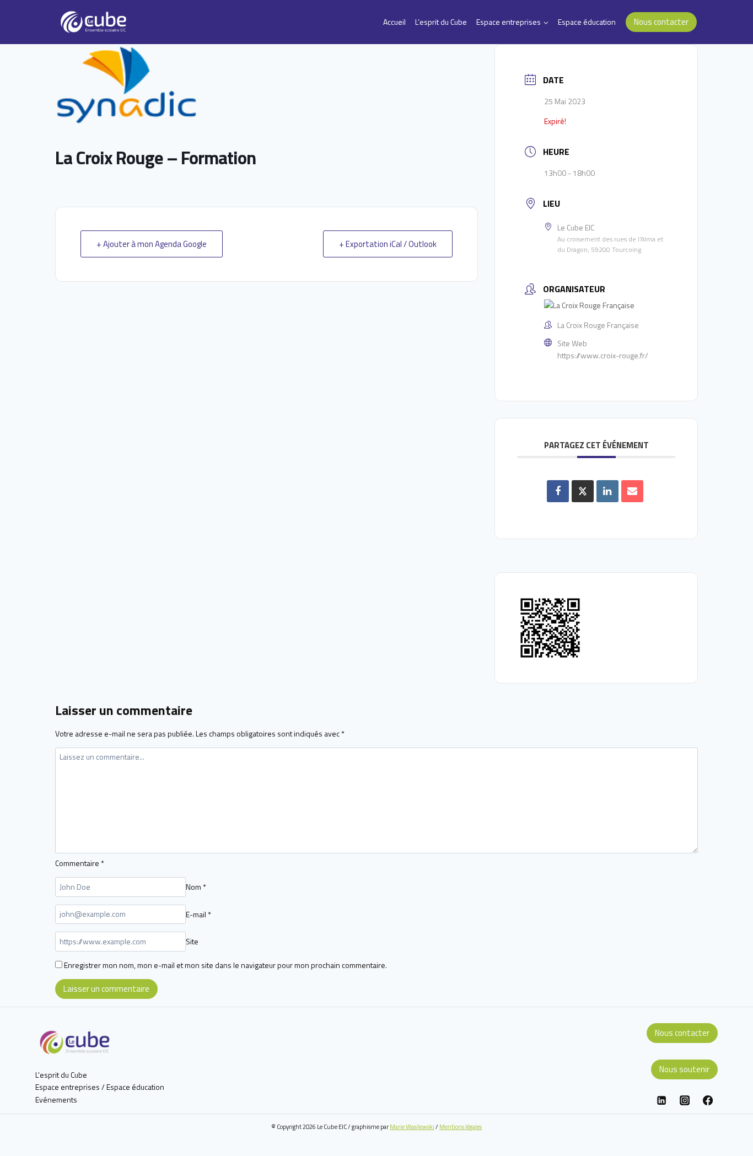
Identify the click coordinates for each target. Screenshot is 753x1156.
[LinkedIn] (607, 491)
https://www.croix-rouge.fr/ (602, 355)
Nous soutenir (684, 1069)
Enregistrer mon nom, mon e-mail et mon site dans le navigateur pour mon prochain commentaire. (225, 965)
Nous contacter (661, 21)
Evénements (56, 1099)
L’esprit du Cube (441, 22)
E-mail (198, 914)
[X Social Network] (583, 491)
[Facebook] (708, 1100)
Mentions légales (460, 1126)
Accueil (394, 22)
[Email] (632, 491)
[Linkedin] (661, 1100)
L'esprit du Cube (61, 1074)
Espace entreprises (67, 1087)
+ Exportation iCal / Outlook (388, 244)
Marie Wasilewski (412, 1126)
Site (192, 941)
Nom (196, 886)
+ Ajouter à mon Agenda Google (151, 244)
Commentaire (79, 863)
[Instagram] (685, 1100)
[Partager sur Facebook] (558, 491)
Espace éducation (587, 22)
